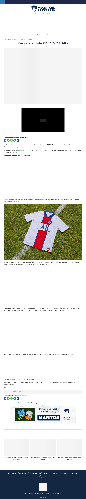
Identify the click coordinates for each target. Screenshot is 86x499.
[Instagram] (39, 34)
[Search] (85, 2)
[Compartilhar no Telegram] (14, 140)
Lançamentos (9, 1)
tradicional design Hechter (24, 150)
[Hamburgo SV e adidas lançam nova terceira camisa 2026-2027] (69, 447)
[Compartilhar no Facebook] (5, 140)
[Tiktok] (49, 34)
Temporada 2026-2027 (19, 1)
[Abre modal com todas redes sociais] (18, 140)
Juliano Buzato (40, 46)
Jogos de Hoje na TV (39, 1)
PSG (24, 425)
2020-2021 (6, 425)
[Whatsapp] (43, 34)
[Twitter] (37, 34)
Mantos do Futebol (7, 39)
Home (2, 1)
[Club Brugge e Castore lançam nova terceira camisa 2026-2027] (43, 447)
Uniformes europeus (31, 425)
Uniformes (14, 39)
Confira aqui (16, 152)
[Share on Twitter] (42, 431)
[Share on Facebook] (41, 431)
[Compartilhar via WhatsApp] (11, 140)
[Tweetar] (8, 140)
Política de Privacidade (56, 493)
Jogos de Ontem (49, 1)
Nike (20, 425)
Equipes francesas (13, 425)
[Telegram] (45, 34)
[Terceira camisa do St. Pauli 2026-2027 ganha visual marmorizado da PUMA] (16, 447)
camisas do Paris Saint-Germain (18, 379)
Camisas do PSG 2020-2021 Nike (14, 392)
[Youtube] (41, 34)
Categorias (28, 1)
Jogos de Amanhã (59, 1)
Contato (67, 1)
